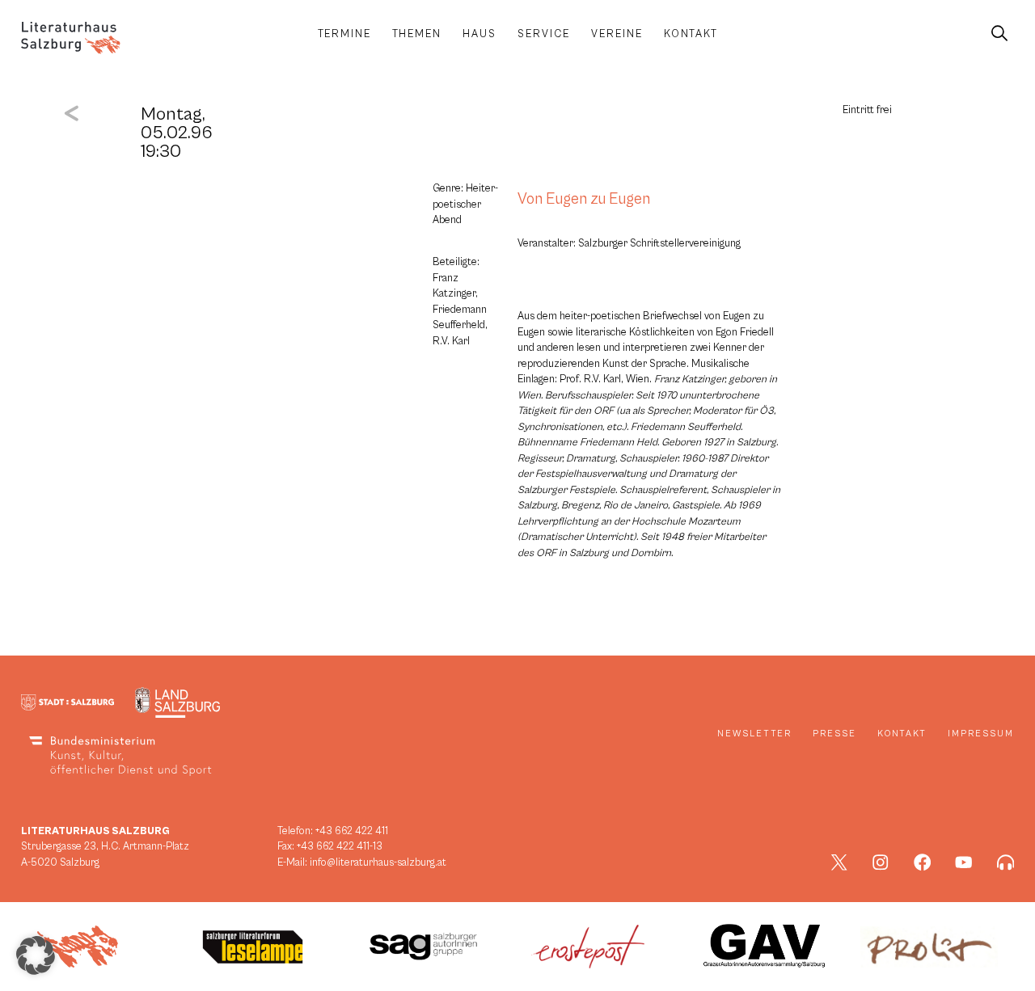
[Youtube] (964, 862)
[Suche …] (999, 34)
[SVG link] (70, 38)
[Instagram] (880, 862)
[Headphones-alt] (1006, 862)
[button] (35, 955)
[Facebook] (923, 862)
